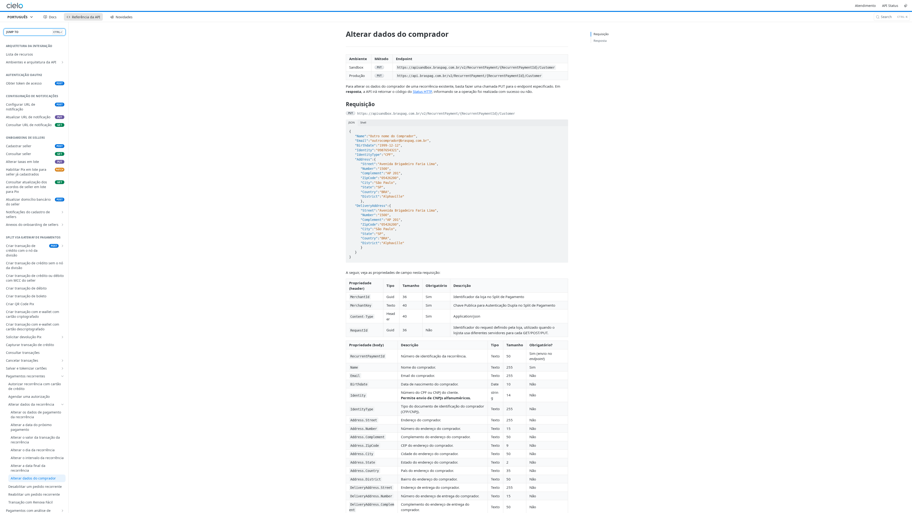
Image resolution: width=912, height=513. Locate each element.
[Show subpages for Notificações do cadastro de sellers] (62, 212)
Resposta (600, 40)
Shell (363, 122)
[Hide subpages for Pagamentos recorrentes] (62, 376)
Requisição (601, 34)
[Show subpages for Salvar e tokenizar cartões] (62, 368)
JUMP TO (34, 32)
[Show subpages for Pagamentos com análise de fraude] (62, 511)
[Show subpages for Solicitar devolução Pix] (62, 337)
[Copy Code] (562, 130)
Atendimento (865, 5)
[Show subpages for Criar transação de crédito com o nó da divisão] (62, 246)
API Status (890, 5)
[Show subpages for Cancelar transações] (62, 360)
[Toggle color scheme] (906, 5)
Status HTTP (422, 91)
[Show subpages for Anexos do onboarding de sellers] (62, 225)
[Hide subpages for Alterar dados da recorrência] (62, 404)
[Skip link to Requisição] (343, 104)
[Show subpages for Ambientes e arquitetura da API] (62, 62)
